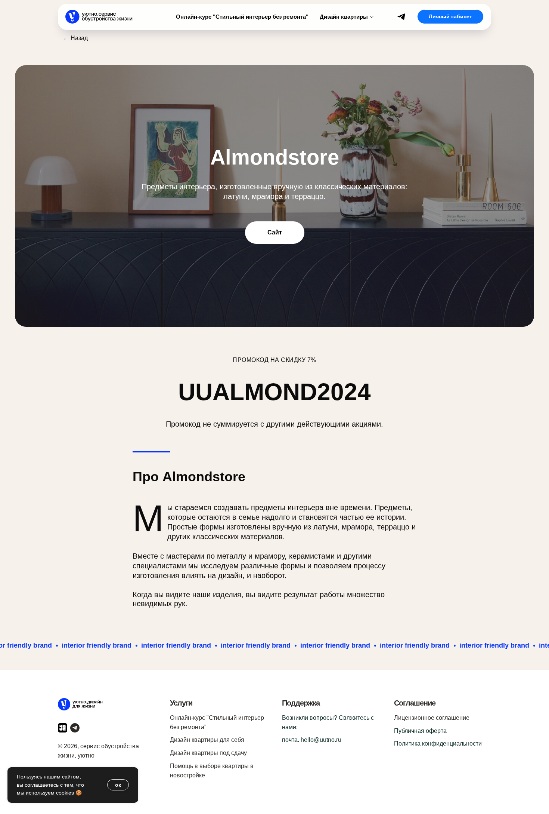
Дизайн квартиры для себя (207, 740)
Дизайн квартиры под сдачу (208, 753)
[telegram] (75, 727)
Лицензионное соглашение (431, 718)
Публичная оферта (420, 731)
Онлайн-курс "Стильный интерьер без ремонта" (242, 16)
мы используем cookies (45, 793)
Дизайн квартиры (344, 16)
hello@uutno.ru (321, 740)
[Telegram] (401, 16)
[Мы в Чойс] (62, 727)
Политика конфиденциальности (438, 743)
